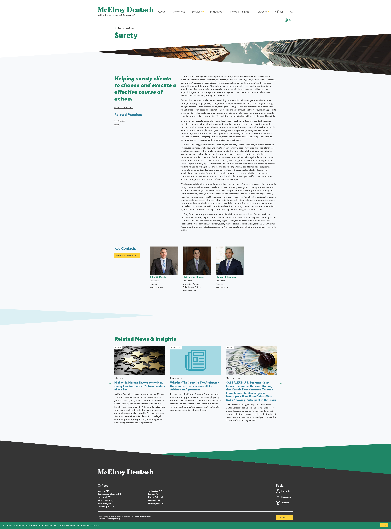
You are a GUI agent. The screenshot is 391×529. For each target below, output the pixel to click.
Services (197, 12)
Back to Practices (125, 27)
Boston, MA (103, 491)
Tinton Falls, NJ (155, 497)
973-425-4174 (222, 287)
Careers (262, 12)
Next (281, 384)
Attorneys (179, 12)
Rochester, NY (155, 491)
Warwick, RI (154, 500)
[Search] (291, 11)
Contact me (154, 280)
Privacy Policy (146, 516)
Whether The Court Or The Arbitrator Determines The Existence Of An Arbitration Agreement (194, 386)
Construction (119, 120)
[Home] (126, 472)
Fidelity (117, 124)
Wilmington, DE (156, 503)
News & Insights (239, 12)
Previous (110, 384)
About (161, 12)
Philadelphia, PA (106, 506)
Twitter (285, 502)
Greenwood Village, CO (109, 494)
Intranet (285, 517)
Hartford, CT (104, 497)
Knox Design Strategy (114, 519)
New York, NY (104, 503)
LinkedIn (285, 491)
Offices (279, 12)
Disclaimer (137, 516)
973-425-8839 (156, 287)
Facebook (286, 497)
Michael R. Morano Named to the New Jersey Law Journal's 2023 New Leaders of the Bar (139, 386)
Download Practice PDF (123, 107)
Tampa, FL (153, 494)
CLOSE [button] (384, 525)
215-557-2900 (189, 290)
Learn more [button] (95, 525)
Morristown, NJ (105, 500)
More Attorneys (127, 255)
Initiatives (216, 12)
